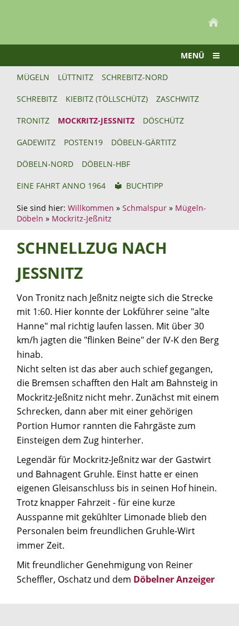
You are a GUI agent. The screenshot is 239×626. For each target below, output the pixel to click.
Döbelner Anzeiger (174, 579)
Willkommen (91, 208)
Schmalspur (144, 208)
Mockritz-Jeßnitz (82, 218)
